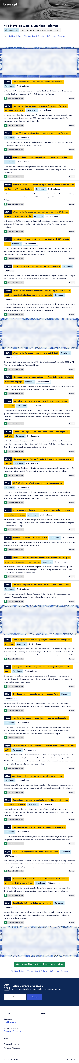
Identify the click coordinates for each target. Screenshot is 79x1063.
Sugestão (17, 1031)
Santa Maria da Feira (44, 30)
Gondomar (31, 30)
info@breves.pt (10, 1022)
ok (5, 98)
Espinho (57, 30)
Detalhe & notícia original (15, 98)
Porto (22, 30)
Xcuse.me (14, 1059)
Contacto (7, 1031)
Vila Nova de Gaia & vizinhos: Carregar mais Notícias (39, 964)
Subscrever (34, 997)
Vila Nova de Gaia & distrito (34, 36)
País (48, 36)
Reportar (71, 98)
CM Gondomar (23, 86)
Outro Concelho (59, 36)
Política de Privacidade (12, 1048)
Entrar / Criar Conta (61, 5)
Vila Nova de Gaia (11, 30)
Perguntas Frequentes (11, 1044)
